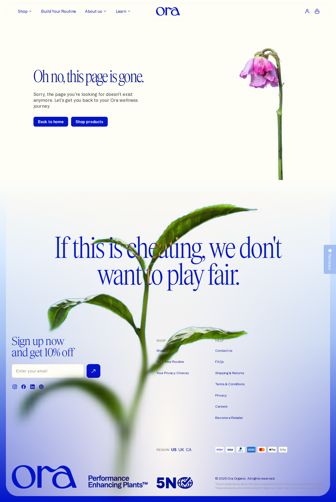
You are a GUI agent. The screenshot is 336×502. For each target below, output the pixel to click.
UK (181, 449)
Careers (221, 406)
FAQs (219, 361)
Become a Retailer (229, 417)
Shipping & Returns (229, 373)
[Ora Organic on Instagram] (15, 387)
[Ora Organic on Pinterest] (41, 387)
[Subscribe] (93, 371)
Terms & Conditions (229, 384)
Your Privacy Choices (172, 373)
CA (189, 449)
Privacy (221, 395)
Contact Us (223, 350)
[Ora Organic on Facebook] (24, 387)
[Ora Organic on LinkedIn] (32, 387)
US (174, 449)
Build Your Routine (170, 361)
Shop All (162, 350)
